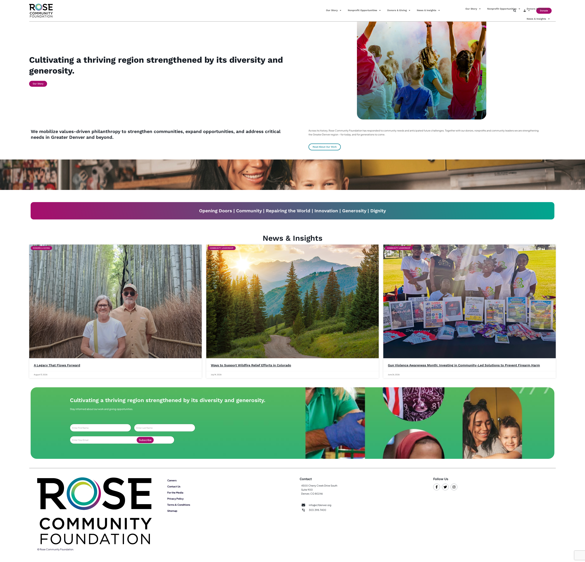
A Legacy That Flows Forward (57, 365)
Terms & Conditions (178, 504)
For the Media (175, 492)
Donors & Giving (397, 10)
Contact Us (173, 486)
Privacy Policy (175, 498)
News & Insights (426, 10)
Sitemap (172, 510)
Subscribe (145, 440)
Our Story (332, 10)
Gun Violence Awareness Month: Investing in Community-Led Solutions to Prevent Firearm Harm (464, 365)
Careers (172, 480)
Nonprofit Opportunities (362, 10)
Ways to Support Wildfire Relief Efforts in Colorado (251, 365)
